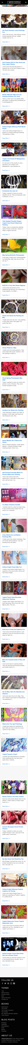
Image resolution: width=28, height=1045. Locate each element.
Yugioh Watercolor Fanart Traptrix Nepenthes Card (13, 922)
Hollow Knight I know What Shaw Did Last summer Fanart (13, 954)
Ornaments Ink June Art (10, 191)
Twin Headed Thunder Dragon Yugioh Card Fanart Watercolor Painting (12, 223)
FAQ (2, 996)
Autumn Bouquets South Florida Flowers (12, 828)
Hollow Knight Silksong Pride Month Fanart (14, 127)
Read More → (6, 42)
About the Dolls (5, 997)
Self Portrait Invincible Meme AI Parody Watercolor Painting (12, 473)
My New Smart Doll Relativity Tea (12, 859)
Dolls (2, 1027)
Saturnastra (4, 1007)
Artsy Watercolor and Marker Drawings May (11, 536)
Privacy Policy (5, 994)
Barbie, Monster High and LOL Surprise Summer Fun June (12, 95)
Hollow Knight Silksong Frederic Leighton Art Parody (12, 890)
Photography (5, 1026)
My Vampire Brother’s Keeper (9, 1013)
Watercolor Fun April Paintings (12, 724)
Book (2, 1029)
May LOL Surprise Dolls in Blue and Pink (13, 660)
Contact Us (4, 999)
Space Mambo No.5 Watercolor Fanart (12, 441)
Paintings (4, 1024)
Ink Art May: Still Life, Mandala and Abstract (13, 692)
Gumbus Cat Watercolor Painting (12, 410)
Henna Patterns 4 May (9, 348)
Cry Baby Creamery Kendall (11, 505)
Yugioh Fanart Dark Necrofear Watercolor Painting (11, 598)
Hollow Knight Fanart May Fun (12, 567)
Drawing (3, 1031)
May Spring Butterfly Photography (13, 255)
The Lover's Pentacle (7, 1010)
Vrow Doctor (5, 1015)
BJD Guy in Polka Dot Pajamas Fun (13, 629)
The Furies (4, 1008)
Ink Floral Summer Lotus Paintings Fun (13, 31)
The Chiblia (4, 1012)
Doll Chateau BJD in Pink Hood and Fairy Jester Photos (13, 63)
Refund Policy (5, 992)
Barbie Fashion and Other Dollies (13, 796)
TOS (2, 991)
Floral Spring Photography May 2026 (12, 379)
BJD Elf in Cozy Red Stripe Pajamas (13, 285)
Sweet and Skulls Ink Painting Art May (13, 316)
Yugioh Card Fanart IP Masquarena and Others (13, 159)
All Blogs (3, 1022)
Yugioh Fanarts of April (9, 754)
